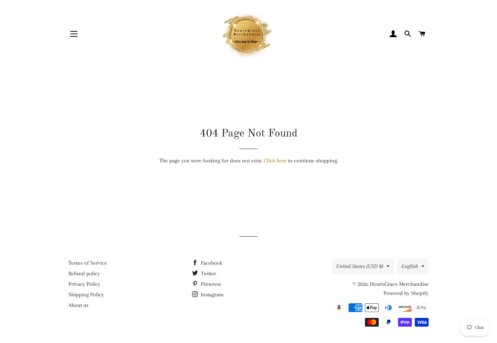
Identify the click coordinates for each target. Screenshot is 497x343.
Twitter (207, 273)
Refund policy (84, 273)
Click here (275, 160)
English (409, 266)
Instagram (211, 294)
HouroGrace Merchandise (399, 284)
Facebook (210, 263)
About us (78, 305)
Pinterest (210, 284)
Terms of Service (87, 263)
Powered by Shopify (406, 293)
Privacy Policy (84, 284)
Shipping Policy (86, 294)
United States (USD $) (359, 266)
